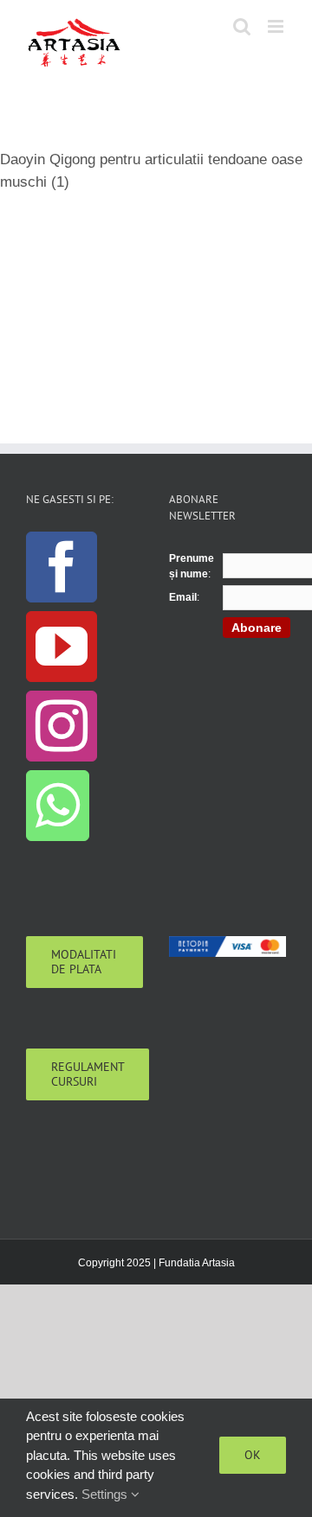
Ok (252, 1455)
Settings (106, 1494)
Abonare (256, 627)
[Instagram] (61, 726)
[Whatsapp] (57, 805)
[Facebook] (61, 567)
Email (183, 597)
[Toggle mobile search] (241, 26)
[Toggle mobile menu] (277, 26)
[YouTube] (61, 646)
